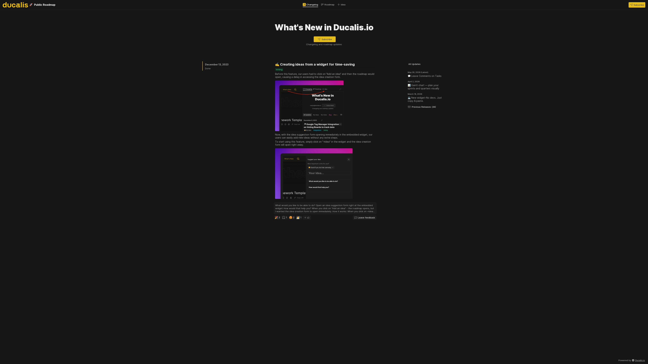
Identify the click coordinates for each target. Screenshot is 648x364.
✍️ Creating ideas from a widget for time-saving (315, 64)
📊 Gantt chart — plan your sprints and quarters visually (423, 87)
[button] (637, 5)
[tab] (310, 4)
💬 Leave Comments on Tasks (424, 75)
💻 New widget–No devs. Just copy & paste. (425, 99)
